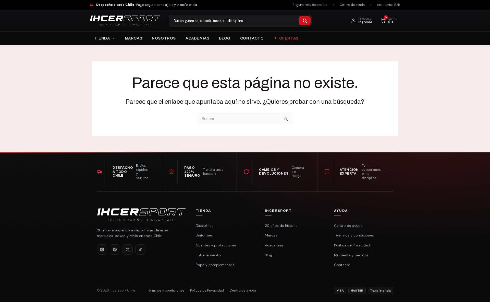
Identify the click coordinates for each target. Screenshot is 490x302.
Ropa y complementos (215, 264)
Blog (224, 38)
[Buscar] (305, 20)
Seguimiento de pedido (309, 5)
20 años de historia (281, 225)
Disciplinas (204, 225)
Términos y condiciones (354, 235)
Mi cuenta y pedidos (351, 255)
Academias (197, 38)
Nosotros (164, 38)
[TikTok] (140, 249)
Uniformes (204, 235)
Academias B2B (388, 5)
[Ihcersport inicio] (125, 20)
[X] (127, 249)
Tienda (102, 38)
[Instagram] (102, 249)
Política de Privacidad (352, 245)
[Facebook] (115, 249)
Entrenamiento (208, 255)
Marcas (133, 38)
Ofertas (289, 38)
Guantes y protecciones (216, 245)
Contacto (252, 38)
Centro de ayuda (352, 5)
